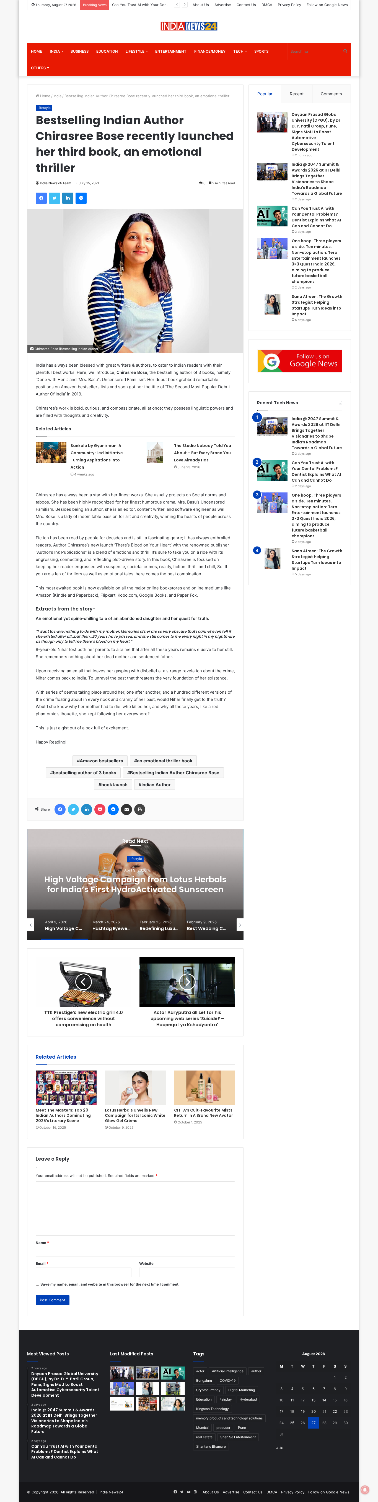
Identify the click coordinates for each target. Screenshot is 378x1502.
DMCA (267, 4)
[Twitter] (54, 198)
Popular (265, 93)
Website (146, 1263)
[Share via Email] (126, 809)
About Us (201, 4)
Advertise (222, 4)
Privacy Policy (289, 4)
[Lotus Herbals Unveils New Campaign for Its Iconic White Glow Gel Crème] (135, 1088)
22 (335, 1411)
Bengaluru (204, 1380)
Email (42, 1263)
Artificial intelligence (228, 1371)
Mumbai (202, 1428)
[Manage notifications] (365, 1489)
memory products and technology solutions (229, 1418)
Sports (261, 51)
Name (42, 1242)
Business (80, 51)
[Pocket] (99, 809)
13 (313, 1400)
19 (303, 1411)
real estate (204, 1437)
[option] (124, 884)
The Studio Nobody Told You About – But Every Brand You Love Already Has (202, 453)
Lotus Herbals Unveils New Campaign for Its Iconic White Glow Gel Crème (135, 1115)
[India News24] (189, 26)
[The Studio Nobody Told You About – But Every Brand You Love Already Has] (154, 452)
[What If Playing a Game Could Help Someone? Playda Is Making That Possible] (122, 1404)
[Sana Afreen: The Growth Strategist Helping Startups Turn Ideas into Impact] (272, 304)
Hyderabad (248, 1399)
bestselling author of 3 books (84, 772)
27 (313, 1423)
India (55, 51)
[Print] (139, 809)
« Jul (280, 1448)
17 (281, 1411)
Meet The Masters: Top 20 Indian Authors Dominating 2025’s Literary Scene (63, 1115)
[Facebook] (41, 198)
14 (324, 1400)
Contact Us (246, 4)
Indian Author (156, 784)
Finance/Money (210, 51)
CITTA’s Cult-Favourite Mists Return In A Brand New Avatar (203, 1112)
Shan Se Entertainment (238, 1437)
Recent (297, 93)
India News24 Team (55, 183)
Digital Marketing (241, 1390)
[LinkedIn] (67, 198)
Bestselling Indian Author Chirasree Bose (174, 772)
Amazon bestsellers (101, 760)
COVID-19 (227, 1380)
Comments (331, 93)
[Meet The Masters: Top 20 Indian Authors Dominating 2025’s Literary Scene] (66, 1088)
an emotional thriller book (164, 760)
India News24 (111, 1492)
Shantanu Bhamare (211, 1446)
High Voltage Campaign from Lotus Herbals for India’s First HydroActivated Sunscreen (124, 885)
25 (292, 1423)
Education (107, 51)
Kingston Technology (212, 1409)
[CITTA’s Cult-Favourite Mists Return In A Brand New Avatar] (204, 1088)
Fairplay (225, 1399)
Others (38, 68)
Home (36, 51)
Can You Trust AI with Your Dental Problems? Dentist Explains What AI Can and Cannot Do (316, 471)
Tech (238, 51)
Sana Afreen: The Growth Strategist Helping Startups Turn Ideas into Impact (317, 559)
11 (292, 1400)
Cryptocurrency (208, 1390)
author (256, 1371)
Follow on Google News (327, 4)
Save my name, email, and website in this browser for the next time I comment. (110, 1284)
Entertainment (171, 51)
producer (223, 1428)
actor (200, 1371)
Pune (242, 1428)
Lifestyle (135, 51)
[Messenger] (81, 198)
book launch (114, 784)
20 (313, 1411)
